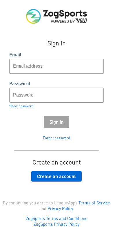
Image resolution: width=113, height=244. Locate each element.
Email (15, 55)
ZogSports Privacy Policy (56, 224)
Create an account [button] (56, 176)
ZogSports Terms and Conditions (56, 218)
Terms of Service (94, 202)
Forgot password (56, 138)
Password (19, 83)
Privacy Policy (60, 208)
